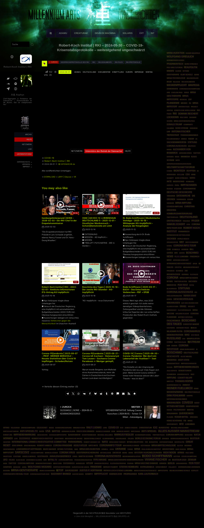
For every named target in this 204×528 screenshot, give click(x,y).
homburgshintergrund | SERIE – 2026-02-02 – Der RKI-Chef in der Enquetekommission (59, 220)
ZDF (190, 99)
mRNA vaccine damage (146, 463)
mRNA (137, 449)
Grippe (189, 396)
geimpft (89, 474)
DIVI (183, 339)
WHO (187, 335)
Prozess (171, 271)
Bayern (6, 470)
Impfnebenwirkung (25, 435)
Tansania (171, 196)
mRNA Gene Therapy (117, 442)
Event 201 (7, 435)
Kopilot (194, 470)
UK (169, 460)
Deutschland (89, 72)
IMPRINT (26, 167)
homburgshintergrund (179, 214)
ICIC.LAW (180, 174)
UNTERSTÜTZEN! (24, 154)
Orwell (104, 449)
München (189, 435)
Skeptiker (59, 438)
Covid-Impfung (37, 453)
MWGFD (170, 71)
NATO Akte (93, 445)
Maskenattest (173, 363)
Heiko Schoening (47, 470)
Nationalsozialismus (177, 399)
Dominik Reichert (188, 113)
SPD (176, 253)
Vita (46, 75)
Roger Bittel (181, 417)
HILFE (29, 139)
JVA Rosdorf (71, 470)
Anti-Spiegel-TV (29, 431)
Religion (176, 82)
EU (190, 103)
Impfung (171, 378)
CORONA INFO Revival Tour (16, 474)
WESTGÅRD (125, 513)
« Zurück (53, 62)
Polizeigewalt (173, 139)
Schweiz (179, 271)
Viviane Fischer (156, 459)
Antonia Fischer (180, 131)
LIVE (30, 149)
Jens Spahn (17, 445)
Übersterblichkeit (92, 438)
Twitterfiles (172, 217)
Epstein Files (183, 107)
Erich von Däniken (85, 431)
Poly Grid (184, 117)
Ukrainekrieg (181, 463)
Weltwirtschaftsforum (181, 167)
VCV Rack (195, 335)
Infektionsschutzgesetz (145, 470)
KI (197, 349)
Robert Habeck (44, 445)
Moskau (183, 99)
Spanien (165, 438)
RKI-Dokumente (105, 62)
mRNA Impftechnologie (163, 445)
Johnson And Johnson (189, 467)
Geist (197, 403)
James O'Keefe (131, 428)
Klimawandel (108, 438)
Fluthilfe (194, 274)
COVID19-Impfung (175, 206)
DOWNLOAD (49, 177)
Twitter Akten (180, 281)
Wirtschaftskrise (11, 431)
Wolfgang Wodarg (40, 467)
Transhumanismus (189, 135)
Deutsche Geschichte (179, 192)
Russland (174, 338)
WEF (181, 242)
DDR (168, 346)
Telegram (15, 428)
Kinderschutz (183, 374)
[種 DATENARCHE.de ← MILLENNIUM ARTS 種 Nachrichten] (25, 130)
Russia (170, 189)
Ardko (184, 139)
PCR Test (183, 285)
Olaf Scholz (186, 75)
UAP (168, 132)
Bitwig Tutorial (65, 449)
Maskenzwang (175, 392)
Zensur (192, 460)
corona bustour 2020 (39, 474)
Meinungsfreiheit (191, 267)
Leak (112, 449)
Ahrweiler (80, 463)
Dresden (194, 417)
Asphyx (170, 185)
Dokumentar (104, 72)
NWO (76, 449)
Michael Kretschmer (180, 428)
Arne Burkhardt (187, 349)
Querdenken (186, 413)
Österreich (69, 463)
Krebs (169, 149)
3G (198, 171)
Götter (176, 456)
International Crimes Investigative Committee (39, 442)
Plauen (170, 417)
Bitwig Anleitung (135, 442)
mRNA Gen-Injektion (89, 449)
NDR (45, 460)
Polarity (172, 467)
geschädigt (161, 467)
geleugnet (42, 428)
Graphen (7, 467)
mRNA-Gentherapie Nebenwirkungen (125, 460)
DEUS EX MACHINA (105, 33)
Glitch (180, 445)
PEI (195, 292)
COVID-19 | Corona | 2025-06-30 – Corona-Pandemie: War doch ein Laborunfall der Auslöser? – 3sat (141, 356)
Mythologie (105, 453)
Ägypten (191, 171)
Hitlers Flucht (182, 314)
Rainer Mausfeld (193, 53)
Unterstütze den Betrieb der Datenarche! (103, 151)
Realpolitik (190, 67)
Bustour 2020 (179, 460)
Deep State (183, 360)
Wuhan (169, 367)
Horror (184, 249)
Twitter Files (159, 435)
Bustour (195, 438)
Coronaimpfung (65, 460)
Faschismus (173, 321)
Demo (196, 388)
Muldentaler (192, 78)
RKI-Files (119, 62)
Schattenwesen (89, 435)
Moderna (172, 360)
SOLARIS (127, 33)
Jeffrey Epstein (185, 317)
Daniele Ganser (103, 431)
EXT (141, 33)
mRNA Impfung (183, 203)
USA (47, 431)
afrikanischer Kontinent (179, 263)
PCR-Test (194, 463)
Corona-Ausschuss (108, 456)
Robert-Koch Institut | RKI (18, 66)
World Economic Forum (148, 438)
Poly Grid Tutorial (175, 67)
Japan (24, 467)
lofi (16, 438)
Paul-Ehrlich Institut (151, 449)
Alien (41, 431)
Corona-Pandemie (62, 445)
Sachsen (171, 239)
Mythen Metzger (176, 406)
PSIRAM (130, 463)
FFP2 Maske (100, 460)
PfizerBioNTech (175, 64)
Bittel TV (52, 460)
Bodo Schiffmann (157, 456)
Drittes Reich (174, 221)
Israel (183, 306)
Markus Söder (51, 453)
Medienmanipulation (131, 456)
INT (152, 33)
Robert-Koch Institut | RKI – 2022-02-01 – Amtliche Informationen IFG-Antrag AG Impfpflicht (59, 289)
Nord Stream (181, 128)
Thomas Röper (184, 381)
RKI (93, 62)
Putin (191, 285)
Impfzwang (135, 431)
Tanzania (186, 221)
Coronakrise (189, 189)
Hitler (89, 463)
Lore (105, 428)
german (185, 274)
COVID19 (187, 402)
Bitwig (170, 281)
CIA (146, 442)
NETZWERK (27, 144)
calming (170, 128)
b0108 (169, 82)
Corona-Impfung (26, 463)
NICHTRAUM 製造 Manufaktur (102, 513)
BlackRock (172, 288)
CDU (188, 174)
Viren (74, 456)
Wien (5, 463)
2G (196, 139)
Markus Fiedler (124, 434)
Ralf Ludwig (94, 427)
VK (75, 177)
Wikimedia (185, 157)
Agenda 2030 (115, 474)
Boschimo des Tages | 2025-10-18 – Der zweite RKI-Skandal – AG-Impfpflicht (100, 289)
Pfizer (195, 221)
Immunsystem (79, 428)
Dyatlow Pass (176, 92)
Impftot (170, 381)
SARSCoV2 (22, 452)
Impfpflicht (101, 474)
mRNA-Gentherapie (24, 470)
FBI (184, 421)
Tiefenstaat (173, 135)
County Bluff (185, 378)
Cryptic (178, 267)
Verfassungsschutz (179, 438)
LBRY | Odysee (64, 177)
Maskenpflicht (177, 85)
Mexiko (184, 103)
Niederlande (121, 438)
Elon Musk (20, 460)
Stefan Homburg (129, 467)
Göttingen (145, 445)
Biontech (179, 170)
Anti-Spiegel (149, 431)
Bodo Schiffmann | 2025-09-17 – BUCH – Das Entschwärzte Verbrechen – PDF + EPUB (140, 289)
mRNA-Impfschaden (189, 278)
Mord (124, 453)
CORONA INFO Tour (184, 245)
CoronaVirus (192, 331)
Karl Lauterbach (148, 474)
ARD (168, 92)
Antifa (182, 253)
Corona (172, 277)
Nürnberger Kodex (175, 60)
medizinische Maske (74, 438)
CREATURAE (81, 33)
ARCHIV (28, 134)
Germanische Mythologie (178, 235)
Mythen (186, 71)
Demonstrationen (44, 463)
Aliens (178, 71)
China (170, 342)
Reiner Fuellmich (180, 388)
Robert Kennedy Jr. (92, 442)
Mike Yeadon (180, 449)
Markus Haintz (123, 431)
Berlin (171, 463)
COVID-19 (49, 158)
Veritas (149, 72)
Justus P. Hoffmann (90, 470)
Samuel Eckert (176, 224)
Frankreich (183, 231)
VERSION (26, 164)
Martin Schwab (86, 456)
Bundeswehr (74, 435)
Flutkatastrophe (118, 463)
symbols (176, 249)
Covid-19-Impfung (189, 456)
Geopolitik (179, 442)
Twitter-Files (180, 342)
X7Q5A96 (177, 189)
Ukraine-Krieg (185, 153)
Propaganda (130, 474)
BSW (113, 431)
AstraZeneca (147, 467)
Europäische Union (80, 467)
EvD (121, 428)
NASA (177, 157)
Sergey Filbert (110, 467)
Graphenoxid (192, 406)
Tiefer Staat (189, 296)
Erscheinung (30, 445)
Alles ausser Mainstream (178, 431)
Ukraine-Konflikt (181, 260)
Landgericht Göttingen (29, 449)
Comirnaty (188, 124)
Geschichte (42, 435)
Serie (196, 75)
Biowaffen (153, 442)
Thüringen (181, 199)
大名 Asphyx (17, 94)
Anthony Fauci (182, 328)
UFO (5, 460)
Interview (171, 174)
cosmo (169, 171)
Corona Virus (67, 452)
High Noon (169, 452)
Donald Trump (174, 124)
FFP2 (188, 224)
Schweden (171, 374)
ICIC (155, 427)
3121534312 (24, 438)
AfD (181, 424)
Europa (129, 72)
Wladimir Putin (174, 331)
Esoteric (171, 328)
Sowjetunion (184, 371)
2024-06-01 (65, 72)
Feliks (12, 460)
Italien (131, 438)
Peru (177, 185)
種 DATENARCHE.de (66, 164)
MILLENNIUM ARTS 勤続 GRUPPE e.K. (113, 516)
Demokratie (172, 89)
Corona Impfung (174, 435)
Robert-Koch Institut (42, 438)
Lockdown (173, 117)
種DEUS (194, 328)
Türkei (130, 449)
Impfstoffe (163, 470)
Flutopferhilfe (184, 310)
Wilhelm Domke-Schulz (179, 470)
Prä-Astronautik (174, 296)
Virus (186, 92)
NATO (105, 442)
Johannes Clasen (34, 460)
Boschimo (174, 352)
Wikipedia (193, 85)
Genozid (16, 467)
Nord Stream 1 (181, 178)
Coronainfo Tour (110, 445)
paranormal (75, 442)
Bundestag (164, 428)
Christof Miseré (191, 324)
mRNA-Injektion (175, 53)
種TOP (59, 470)
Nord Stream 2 (191, 64)
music (51, 428)
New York (57, 463)
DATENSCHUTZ (23, 162)
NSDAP (191, 139)
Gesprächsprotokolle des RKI (75, 62)
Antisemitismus (166, 442)
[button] (67, 393)
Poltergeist (179, 410)
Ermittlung (118, 72)
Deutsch (192, 146)
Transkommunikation (83, 460)
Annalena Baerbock (60, 456)
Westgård (89, 516)
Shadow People (101, 463)
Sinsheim (193, 128)
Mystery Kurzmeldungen (148, 453)
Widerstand (178, 181)
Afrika (180, 453)
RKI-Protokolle (133, 62)
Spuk (195, 263)
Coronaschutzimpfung (189, 89)
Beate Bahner (49, 449)
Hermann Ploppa (68, 431)
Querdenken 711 (174, 385)
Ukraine (120, 449)
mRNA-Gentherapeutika (184, 121)
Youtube (17, 456)
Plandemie (173, 103)
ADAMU (63, 33)
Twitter (12, 463)
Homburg (190, 181)
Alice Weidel (186, 356)
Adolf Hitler (80, 445)
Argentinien (168, 449)
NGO (192, 374)
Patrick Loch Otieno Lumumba (117, 470)
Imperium (139, 72)
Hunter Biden (78, 474)
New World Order (131, 445)
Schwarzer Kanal (143, 435)
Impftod (56, 431)
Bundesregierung (63, 428)
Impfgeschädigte (189, 363)
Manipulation (193, 339)
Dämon (174, 346)
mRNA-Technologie (176, 78)
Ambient (186, 385)
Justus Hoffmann (61, 467)
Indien (169, 410)
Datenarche (183, 196)
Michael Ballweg (105, 435)
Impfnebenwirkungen (186, 367)
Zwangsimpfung (28, 428)
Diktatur (117, 453)
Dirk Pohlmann (176, 395)
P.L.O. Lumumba (181, 256)
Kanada (162, 463)
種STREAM (194, 342)
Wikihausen (174, 402)
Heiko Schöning (174, 421)
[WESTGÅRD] (102, 506)
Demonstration (175, 335)
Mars (130, 453)
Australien (42, 456)
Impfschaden (189, 185)
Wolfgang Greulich (180, 56)
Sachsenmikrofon (176, 142)
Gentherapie (173, 75)
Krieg (169, 299)
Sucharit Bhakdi (61, 474)
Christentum (145, 428)
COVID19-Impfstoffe (58, 435)
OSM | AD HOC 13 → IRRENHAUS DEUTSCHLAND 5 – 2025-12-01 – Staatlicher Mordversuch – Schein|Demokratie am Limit (99, 222)
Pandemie (96, 467)
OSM (169, 249)
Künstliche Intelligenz (184, 110)
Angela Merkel (29, 456)
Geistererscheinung (87, 453)
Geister (6, 442)
